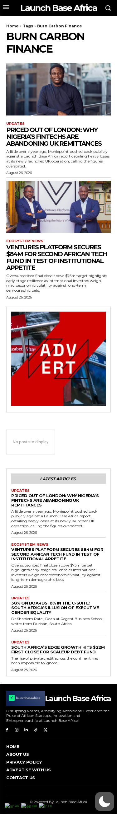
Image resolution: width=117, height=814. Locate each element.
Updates (15, 124)
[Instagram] (16, 729)
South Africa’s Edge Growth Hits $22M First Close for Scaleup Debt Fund (58, 649)
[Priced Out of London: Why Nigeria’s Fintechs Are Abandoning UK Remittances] (58, 89)
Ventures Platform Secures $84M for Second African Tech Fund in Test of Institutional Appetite (56, 257)
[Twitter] (45, 729)
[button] (104, 801)
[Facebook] (7, 729)
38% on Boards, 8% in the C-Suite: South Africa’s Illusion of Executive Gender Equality (55, 607)
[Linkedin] (26, 729)
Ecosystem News (24, 241)
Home (12, 26)
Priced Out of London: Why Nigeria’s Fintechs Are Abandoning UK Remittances (53, 136)
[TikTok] (35, 729)
